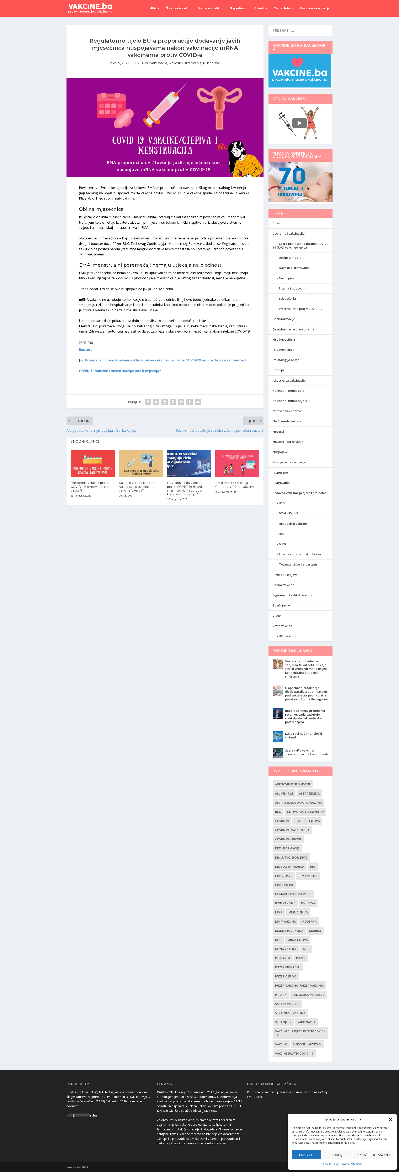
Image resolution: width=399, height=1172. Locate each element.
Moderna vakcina (289, 931)
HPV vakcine (287, 636)
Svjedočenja (287, 299)
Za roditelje (282, 8)
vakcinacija (306, 1022)
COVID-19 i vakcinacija (150, 63)
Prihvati (306, 1155)
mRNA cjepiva (297, 940)
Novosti (278, 432)
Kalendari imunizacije (288, 391)
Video (277, 615)
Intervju (278, 370)
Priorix (280, 995)
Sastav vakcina (283, 585)
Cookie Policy (331, 1164)
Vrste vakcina (282, 626)
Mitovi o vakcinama (287, 411)
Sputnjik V (283, 1022)
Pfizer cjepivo (286, 976)
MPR (278, 940)
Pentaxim (282, 958)
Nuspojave (211, 63)
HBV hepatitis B (284, 339)
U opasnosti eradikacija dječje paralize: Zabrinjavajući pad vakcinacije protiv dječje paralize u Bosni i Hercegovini (306, 693)
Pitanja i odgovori (292, 288)
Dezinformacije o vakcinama (293, 329)
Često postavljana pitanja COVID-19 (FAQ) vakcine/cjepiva (300, 245)
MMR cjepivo (298, 912)
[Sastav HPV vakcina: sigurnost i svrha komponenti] (278, 753)
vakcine (281, 1044)
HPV (153, 8)
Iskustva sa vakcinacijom (291, 380)
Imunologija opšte (286, 360)
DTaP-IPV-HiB (288, 513)
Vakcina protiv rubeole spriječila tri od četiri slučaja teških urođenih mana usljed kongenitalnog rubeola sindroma (306, 668)
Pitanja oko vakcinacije (289, 462)
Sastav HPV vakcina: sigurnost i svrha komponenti (306, 752)
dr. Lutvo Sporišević (291, 857)
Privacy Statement (351, 1164)
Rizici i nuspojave (285, 575)
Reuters (85, 349)
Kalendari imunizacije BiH (291, 401)
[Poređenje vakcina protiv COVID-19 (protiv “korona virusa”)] (93, 463)
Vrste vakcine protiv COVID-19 (300, 309)
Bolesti (259, 8)
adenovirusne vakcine (293, 784)
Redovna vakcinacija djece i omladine (299, 493)
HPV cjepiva (283, 876)
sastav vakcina (287, 1004)
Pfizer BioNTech (287, 967)
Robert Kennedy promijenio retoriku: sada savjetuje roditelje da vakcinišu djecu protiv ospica (305, 716)
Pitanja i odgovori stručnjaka (300, 554)
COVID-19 (282, 821)
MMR (282, 544)
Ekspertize (236, 8)
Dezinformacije (290, 258)
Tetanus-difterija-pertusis (298, 564)
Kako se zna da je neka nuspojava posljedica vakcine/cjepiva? (136, 486)
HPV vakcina (307, 876)
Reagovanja (281, 483)
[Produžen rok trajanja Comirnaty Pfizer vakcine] (237, 463)
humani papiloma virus (293, 894)
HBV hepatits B (283, 350)
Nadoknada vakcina (287, 421)
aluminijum (284, 793)
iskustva (308, 903)
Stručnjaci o (281, 605)
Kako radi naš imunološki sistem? (303, 735)
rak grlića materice (308, 995)
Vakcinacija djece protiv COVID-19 (300, 1033)
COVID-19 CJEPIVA (307, 821)
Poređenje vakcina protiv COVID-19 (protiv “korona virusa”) (90, 486)
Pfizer (300, 958)
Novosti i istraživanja (185, 63)
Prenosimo (280, 472)
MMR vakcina (285, 921)
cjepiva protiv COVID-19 (305, 812)
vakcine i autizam (307, 1044)
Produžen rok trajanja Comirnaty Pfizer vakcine (234, 484)
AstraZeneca (309, 793)
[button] (391, 1119)
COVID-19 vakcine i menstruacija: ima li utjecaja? (120, 370)
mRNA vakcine (286, 949)
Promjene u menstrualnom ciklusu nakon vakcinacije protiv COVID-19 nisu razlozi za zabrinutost (165, 360)
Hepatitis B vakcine (293, 524)
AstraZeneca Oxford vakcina (298, 803)
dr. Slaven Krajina (289, 867)
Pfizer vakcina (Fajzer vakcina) (299, 985)
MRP (306, 949)
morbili (315, 931)
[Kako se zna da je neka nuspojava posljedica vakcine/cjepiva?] (141, 463)
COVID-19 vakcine (288, 839)
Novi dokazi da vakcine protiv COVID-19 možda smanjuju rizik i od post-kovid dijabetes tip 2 (185, 488)
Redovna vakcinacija (314, 8)
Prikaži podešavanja (373, 1155)
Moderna (309, 921)
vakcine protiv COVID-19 (294, 1053)
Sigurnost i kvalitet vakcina (292, 595)
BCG (282, 503)
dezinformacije (287, 848)
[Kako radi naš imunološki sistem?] (278, 736)
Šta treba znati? (208, 8)
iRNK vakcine (285, 903)
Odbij (337, 1155)
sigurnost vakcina (290, 1013)
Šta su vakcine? (176, 8)
